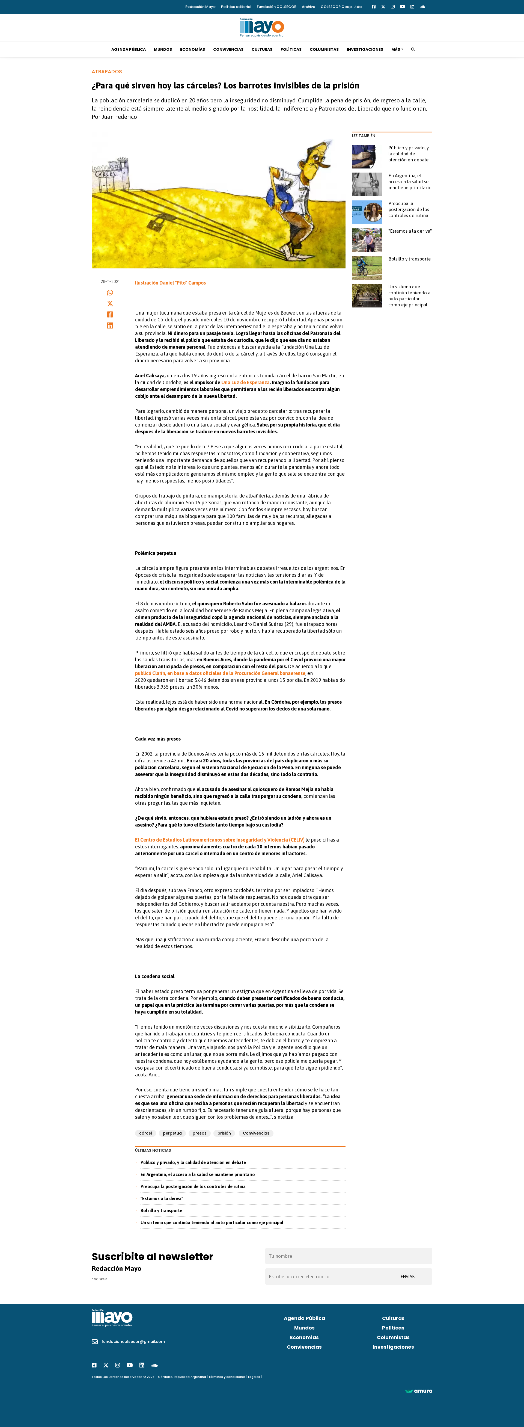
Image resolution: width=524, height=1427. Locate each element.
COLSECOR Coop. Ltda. (341, 6)
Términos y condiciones (227, 1377)
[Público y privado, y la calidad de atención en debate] (367, 156)
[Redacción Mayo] (262, 27)
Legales (254, 1377)
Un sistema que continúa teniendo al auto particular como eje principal (212, 1222)
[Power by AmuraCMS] (418, 1391)
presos (200, 1133)
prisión (224, 1133)
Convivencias (228, 49)
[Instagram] (393, 7)
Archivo (308, 6)
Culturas (262, 49)
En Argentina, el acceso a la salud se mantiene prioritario (198, 1174)
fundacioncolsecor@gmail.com (133, 1341)
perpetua (172, 1133)
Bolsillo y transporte (161, 1210)
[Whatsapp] (110, 292)
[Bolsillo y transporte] (367, 268)
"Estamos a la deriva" (162, 1198)
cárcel (145, 1133)
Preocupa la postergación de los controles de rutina (193, 1186)
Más (395, 49)
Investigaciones (365, 49)
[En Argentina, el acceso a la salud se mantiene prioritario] (367, 184)
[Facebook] (374, 7)
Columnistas (324, 49)
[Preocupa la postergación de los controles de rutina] (367, 212)
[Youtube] (402, 7)
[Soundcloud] (422, 7)
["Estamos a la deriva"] (367, 240)
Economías (192, 49)
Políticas (291, 49)
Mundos (163, 49)
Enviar (408, 1276)
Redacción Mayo (200, 6)
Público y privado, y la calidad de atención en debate (193, 1162)
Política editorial (236, 6)
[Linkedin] (412, 7)
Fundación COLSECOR (276, 6)
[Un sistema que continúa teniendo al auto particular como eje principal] (367, 295)
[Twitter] (383, 7)
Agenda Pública (128, 49)
